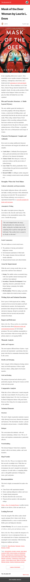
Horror (22, 546)
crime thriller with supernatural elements (12, 556)
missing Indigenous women (17, 562)
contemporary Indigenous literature (15, 555)
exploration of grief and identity (18, 83)
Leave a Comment (15, 567)
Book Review (11, 546)
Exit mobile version (15, 579)
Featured (18, 546)
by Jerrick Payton (10, 505)
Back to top (26, 574)
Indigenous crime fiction (18, 558)
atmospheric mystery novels (12, 551)
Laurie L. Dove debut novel (8, 560)
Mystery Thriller (5, 547)
